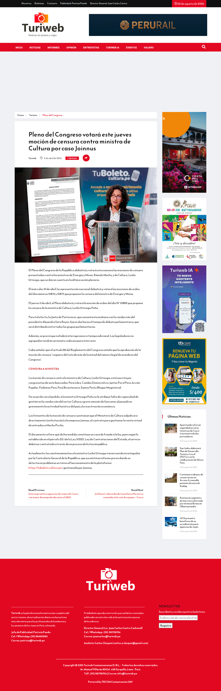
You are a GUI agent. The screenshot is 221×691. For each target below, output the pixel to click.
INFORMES (53, 47)
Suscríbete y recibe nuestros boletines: (182, 612)
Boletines (39, 3)
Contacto (52, 3)
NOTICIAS (35, 47)
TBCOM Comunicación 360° (117, 682)
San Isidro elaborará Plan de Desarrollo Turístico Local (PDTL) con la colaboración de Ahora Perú (191, 455)
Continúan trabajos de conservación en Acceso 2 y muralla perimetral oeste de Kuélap (191, 480)
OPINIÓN (71, 47)
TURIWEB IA (112, 47)
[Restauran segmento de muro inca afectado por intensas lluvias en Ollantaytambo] (171, 501)
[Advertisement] (110, 82)
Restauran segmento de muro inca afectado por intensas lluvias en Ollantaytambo (191, 502)
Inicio (19, 47)
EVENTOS (131, 47)
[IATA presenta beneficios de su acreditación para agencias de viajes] (171, 521)
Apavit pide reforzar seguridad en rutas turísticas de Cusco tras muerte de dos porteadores (190, 430)
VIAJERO (149, 47)
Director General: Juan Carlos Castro (108, 3)
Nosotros (26, 3)
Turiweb (32, 158)
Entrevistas (91, 47)
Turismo (33, 115)
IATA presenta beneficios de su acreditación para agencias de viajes (189, 522)
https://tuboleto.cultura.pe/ (45, 468)
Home (20, 115)
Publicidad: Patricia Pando (73, 3)
